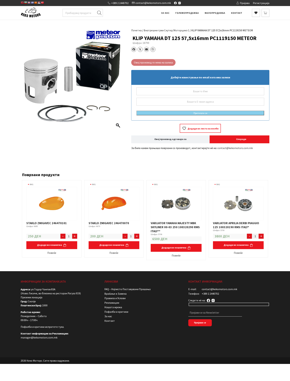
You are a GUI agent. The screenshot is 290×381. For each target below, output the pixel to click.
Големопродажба (187, 12)
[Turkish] (42, 2)
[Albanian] (22, 2)
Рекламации (111, 302)
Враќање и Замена (115, 293)
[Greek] (32, 2)
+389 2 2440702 (120, 3)
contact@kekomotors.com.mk (153, 3)
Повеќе (51, 252)
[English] (28, 2)
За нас (165, 12)
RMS (31, 184)
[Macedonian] (35, 2)
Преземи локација (31, 297)
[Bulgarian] (25, 2)
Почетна (136, 30)
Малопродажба (215, 12)
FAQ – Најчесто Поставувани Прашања (127, 289)
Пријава (245, 3)
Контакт (236, 12)
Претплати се (200, 113)
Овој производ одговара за (170, 139)
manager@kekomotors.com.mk (39, 337)
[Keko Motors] (31, 12)
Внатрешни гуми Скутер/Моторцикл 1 (166, 30)
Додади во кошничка (49, 244)
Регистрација (261, 3)
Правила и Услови (115, 298)
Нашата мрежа (113, 307)
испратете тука (54, 326)
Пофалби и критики (116, 311)
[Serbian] (38, 2)
